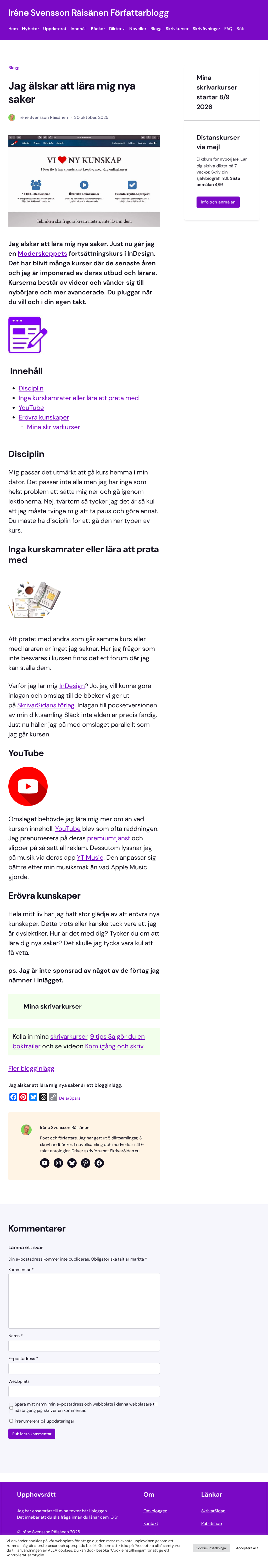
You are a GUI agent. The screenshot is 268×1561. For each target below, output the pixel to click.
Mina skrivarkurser (53, 427)
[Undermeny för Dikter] (123, 28)
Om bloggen (155, 1511)
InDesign (72, 686)
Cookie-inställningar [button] (211, 1548)
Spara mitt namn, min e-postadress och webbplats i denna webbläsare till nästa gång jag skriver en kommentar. (86, 1407)
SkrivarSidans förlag (46, 705)
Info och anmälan (218, 202)
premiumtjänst (108, 838)
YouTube (31, 408)
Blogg (13, 67)
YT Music (90, 857)
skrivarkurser (68, 1036)
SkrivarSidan (213, 1511)
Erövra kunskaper (44, 417)
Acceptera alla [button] (247, 1548)
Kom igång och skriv (114, 1046)
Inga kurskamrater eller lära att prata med (79, 398)
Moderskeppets (42, 253)
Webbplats (19, 1381)
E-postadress (23, 1359)
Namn (15, 1336)
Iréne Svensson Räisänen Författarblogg (88, 13)
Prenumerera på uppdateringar (44, 1421)
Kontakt (150, 1523)
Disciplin (31, 388)
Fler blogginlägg (31, 1068)
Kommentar (21, 1270)
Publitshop (211, 1523)
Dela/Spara (70, 1098)
